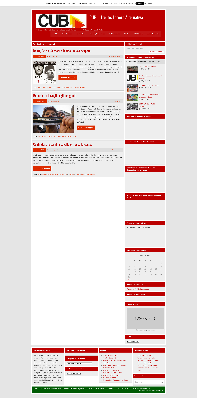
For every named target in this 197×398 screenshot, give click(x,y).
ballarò (40, 136)
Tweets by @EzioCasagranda (138, 289)
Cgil (39, 174)
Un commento (116, 150)
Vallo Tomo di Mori (123, 388)
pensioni (71, 174)
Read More (148, 3)
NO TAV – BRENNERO (111, 370)
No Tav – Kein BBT (144, 363)
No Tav (127, 34)
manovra (64, 136)
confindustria (46, 174)
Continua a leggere (67, 77)
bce (45, 136)
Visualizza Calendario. (155, 51)
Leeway (160, 390)
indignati (57, 136)
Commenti (142, 62)
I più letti (151, 62)
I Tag (158, 62)
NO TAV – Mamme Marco (113, 373)
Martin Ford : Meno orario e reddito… (101, 388)
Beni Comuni (67, 34)
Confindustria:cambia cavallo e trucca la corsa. (62, 144)
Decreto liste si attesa (147, 66)
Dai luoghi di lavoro (97, 34)
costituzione (42, 87)
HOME (55, 34)
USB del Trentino (109, 378)
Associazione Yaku (110, 355)
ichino (66, 87)
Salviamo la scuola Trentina (149, 85)
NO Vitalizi (138, 34)
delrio (49, 87)
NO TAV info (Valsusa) (111, 375)
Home (36, 388)
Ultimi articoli (131, 62)
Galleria (140, 370)
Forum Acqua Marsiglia (146, 358)
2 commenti (117, 101)
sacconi (77, 87)
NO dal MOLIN (108, 368)
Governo (60, 87)
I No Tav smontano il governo (148, 360)
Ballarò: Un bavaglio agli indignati (54, 95)
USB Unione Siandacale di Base (115, 380)
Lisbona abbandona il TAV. (147, 365)
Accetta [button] (140, 3)
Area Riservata (153, 34)
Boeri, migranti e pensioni (141, 388)
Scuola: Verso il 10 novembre (51, 388)
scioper (83, 87)
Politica (77, 174)
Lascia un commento (114, 56)
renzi (71, 87)
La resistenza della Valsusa (147, 368)
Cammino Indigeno (144, 355)
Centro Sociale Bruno (111, 358)
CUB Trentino (114, 34)
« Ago (129, 279)
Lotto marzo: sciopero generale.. (75, 388)
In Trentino (81, 34)
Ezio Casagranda (52, 56)
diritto (54, 87)
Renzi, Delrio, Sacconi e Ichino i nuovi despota (61, 50)
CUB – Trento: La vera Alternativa (116, 17)
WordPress (152, 390)
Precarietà (85, 174)
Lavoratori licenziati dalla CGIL (115, 365)
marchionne (63, 174)
